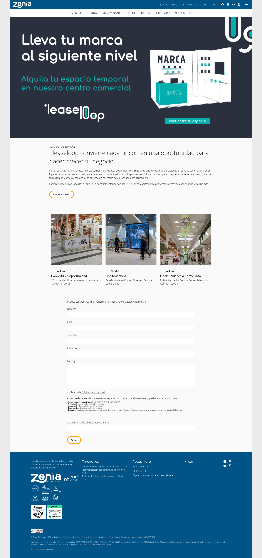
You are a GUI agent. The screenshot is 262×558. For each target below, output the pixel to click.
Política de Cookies (89, 537)
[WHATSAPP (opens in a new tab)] (239, 4)
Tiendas (92, 13)
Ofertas (145, 13)
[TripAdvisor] (38, 512)
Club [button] (204, 5)
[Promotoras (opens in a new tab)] (71, 477)
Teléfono (72, 335)
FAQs (190, 461)
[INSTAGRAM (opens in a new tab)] (228, 4)
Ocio (131, 13)
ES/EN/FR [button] (214, 5)
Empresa (72, 348)
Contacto (192, 5)
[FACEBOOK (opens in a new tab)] (222, 4)
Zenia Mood (183, 13)
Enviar (74, 440)
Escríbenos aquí (143, 466)
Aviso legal (56, 537)
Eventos (76, 13)
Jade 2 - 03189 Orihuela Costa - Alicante (154, 475)
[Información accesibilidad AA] (37, 531)
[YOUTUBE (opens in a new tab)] (233, 4)
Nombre (71, 309)
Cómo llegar (178, 5)
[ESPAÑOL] (22, 4)
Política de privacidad (71, 537)
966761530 (140, 471)
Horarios (164, 5)
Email (70, 322)
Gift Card (163, 13)
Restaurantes (113, 13)
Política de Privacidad (130, 410)
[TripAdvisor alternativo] (54, 512)
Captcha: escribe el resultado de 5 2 (88, 422)
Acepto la (76, 392)
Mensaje (71, 361)
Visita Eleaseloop (61, 194)
